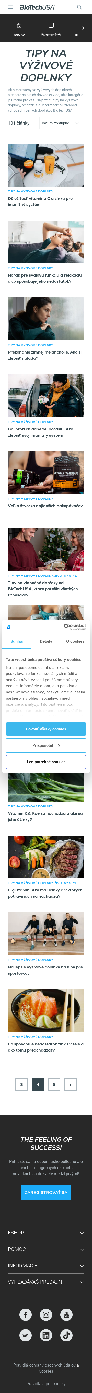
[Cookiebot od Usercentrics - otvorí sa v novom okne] (65, 627)
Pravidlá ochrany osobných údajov (45, 1365)
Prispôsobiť (43, 745)
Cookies (46, 1371)
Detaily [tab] (46, 641)
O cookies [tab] (75, 641)
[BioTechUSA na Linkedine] (46, 1335)
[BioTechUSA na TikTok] (66, 1335)
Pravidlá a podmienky (46, 1383)
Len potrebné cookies (46, 762)
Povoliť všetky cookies (46, 729)
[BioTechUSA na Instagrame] (46, 1315)
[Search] (79, 7)
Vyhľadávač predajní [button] (35, 1282)
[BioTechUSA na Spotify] (25, 1335)
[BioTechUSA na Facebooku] (25, 1315)
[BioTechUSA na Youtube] (66, 1315)
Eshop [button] (16, 1233)
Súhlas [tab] (16, 641)
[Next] (70, 1084)
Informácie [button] (22, 1265)
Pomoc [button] (17, 1249)
